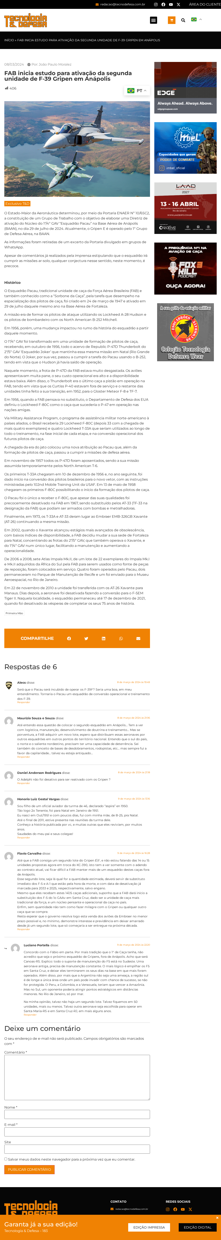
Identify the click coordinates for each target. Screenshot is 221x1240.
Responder (23, 702)
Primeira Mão (14, 613)
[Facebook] (163, 4)
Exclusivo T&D (17, 204)
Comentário (15, 1052)
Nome (10, 1107)
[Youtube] (171, 4)
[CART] (171, 20)
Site (7, 1142)
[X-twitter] (178, 4)
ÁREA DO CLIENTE (205, 4)
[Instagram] (156, 4)
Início (9, 40)
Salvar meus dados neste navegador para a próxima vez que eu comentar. (71, 1159)
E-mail (10, 1124)
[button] (153, 20)
